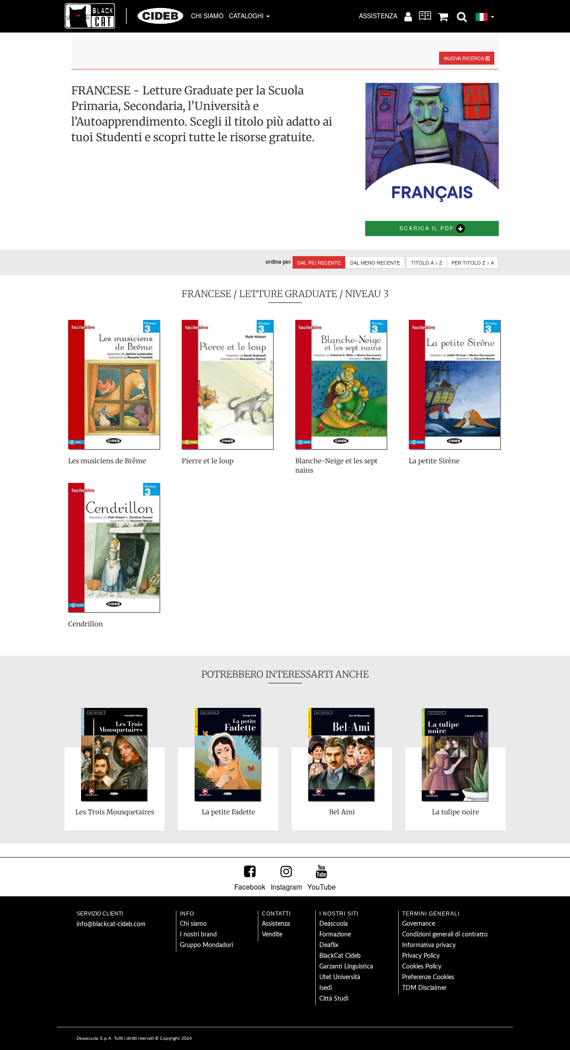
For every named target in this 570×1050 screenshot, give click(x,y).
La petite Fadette (228, 812)
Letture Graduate (288, 294)
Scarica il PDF (427, 228)
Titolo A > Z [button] (426, 262)
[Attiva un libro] (425, 15)
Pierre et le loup (207, 461)
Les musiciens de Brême (107, 461)
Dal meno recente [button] (375, 262)
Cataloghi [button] (247, 15)
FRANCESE (206, 294)
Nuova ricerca (464, 57)
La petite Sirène (434, 461)
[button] (461, 16)
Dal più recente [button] (319, 262)
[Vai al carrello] (443, 16)
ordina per (278, 262)
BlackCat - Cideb (124, 15)
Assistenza (378, 15)
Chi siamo (207, 15)
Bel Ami (342, 812)
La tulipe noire (455, 812)
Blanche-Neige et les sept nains (336, 465)
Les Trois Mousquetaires (114, 812)
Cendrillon (85, 624)
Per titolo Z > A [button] (473, 262)
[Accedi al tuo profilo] (408, 16)
